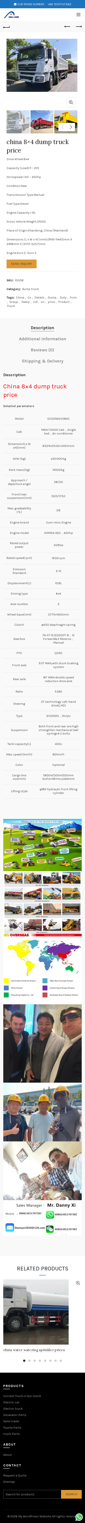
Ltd (35, 302)
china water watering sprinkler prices (34, 1350)
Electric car (11, 1402)
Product (64, 302)
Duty (63, 297)
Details (39, 297)
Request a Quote (14, 1475)
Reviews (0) (42, 349)
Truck (11, 306)
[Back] (6, 26)
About (7, 1455)
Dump (52, 297)
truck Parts (11, 1434)
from (73, 297)
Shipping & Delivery (42, 361)
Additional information (42, 338)
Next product (78, 26)
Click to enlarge (71, 102)
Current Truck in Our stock (22, 1396)
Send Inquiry (21, 264)
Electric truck (13, 1409)
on (42, 302)
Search (71, 1494)
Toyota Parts (12, 1427)
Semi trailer (11, 1421)
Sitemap (9, 1482)
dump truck (30, 289)
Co (29, 297)
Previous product (67, 26)
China (20, 297)
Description (42, 327)
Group (13, 302)
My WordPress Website (34, 1516)
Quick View (78, 1283)
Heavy (25, 302)
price (51, 302)
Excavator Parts (14, 1415)
